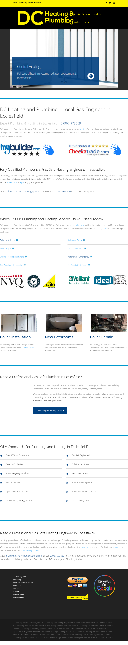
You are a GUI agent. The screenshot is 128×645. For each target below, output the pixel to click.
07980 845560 (34, 2)
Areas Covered (65, 22)
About (72, 14)
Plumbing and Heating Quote (50, 410)
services (83, 129)
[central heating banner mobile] (64, 87)
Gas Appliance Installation (11, 265)
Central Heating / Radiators (12, 256)
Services (97, 14)
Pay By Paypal (84, 14)
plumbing (80, 225)
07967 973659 (19, 2)
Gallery (77, 22)
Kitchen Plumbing (75, 248)
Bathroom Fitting (75, 240)
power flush (12, 182)
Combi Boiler (28, 347)
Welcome (62, 14)
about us (117, 547)
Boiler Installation (15, 336)
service (105, 228)
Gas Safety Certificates (77, 265)
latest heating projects (30, 550)
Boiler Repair (6, 248)
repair (22, 182)
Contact (87, 22)
